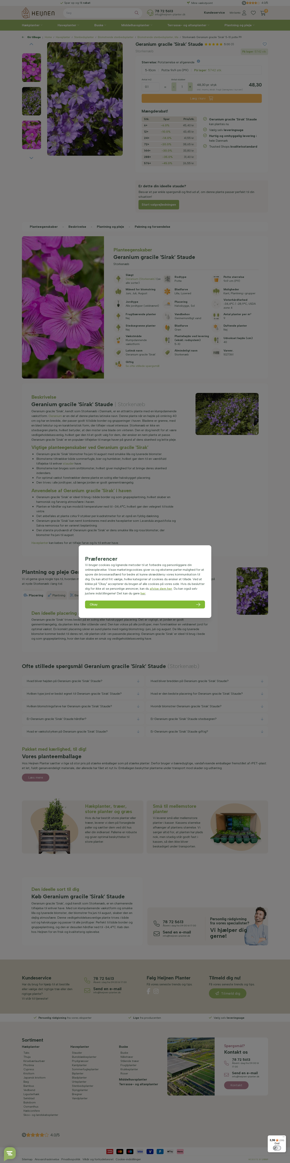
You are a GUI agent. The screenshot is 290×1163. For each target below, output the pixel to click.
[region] (145, 581)
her (143, 593)
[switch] (277, 1148)
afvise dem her (161, 588)
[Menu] (283, 1137)
